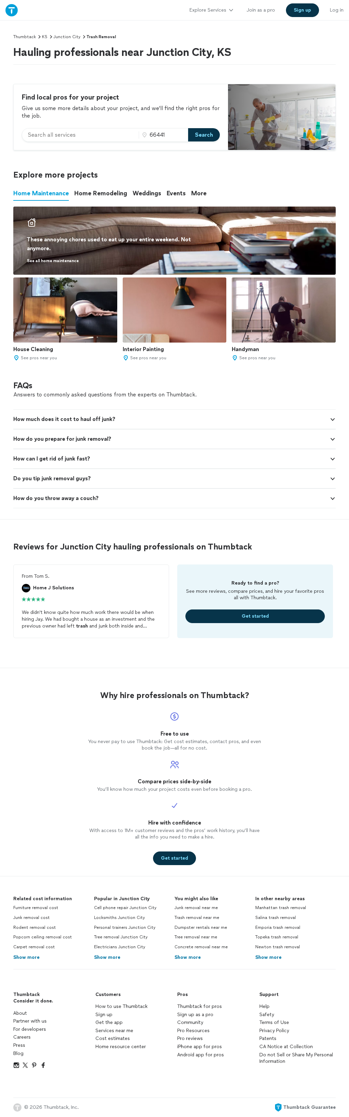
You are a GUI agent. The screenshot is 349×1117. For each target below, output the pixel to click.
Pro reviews (190, 1038)
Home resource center (120, 1047)
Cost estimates (112, 1038)
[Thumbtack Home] (11, 10)
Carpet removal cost (34, 947)
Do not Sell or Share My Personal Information (296, 1058)
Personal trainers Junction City (124, 927)
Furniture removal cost (35, 907)
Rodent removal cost (34, 927)
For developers (29, 1029)
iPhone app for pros (199, 1047)
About (20, 1013)
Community (190, 1022)
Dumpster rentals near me (200, 927)
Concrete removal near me (201, 947)
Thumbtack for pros (199, 1006)
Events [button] (176, 193)
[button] (174, 419)
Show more (26, 957)
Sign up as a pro (195, 1014)
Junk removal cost (31, 917)
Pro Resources (193, 1030)
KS (44, 36)
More (199, 193)
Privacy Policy (274, 1030)
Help (264, 1006)
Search (204, 135)
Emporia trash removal (277, 927)
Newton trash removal (277, 947)
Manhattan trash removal (280, 907)
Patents (267, 1038)
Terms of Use (274, 1022)
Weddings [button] (147, 193)
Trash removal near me (196, 917)
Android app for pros (200, 1055)
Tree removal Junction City (121, 937)
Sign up (103, 1014)
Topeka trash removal (276, 937)
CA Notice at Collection (286, 1047)
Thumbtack (24, 36)
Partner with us (30, 1021)
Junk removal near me (196, 907)
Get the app (109, 1022)
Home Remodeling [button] (100, 193)
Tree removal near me (195, 937)
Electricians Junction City (119, 947)
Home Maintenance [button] (41, 193)
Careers (22, 1037)
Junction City (67, 36)
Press (19, 1045)
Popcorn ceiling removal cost (42, 937)
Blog (18, 1053)
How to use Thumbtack (121, 1006)
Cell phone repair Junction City (125, 907)
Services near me (114, 1030)
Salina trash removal (275, 917)
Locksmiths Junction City (119, 917)
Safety (266, 1014)
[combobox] (80, 135)
